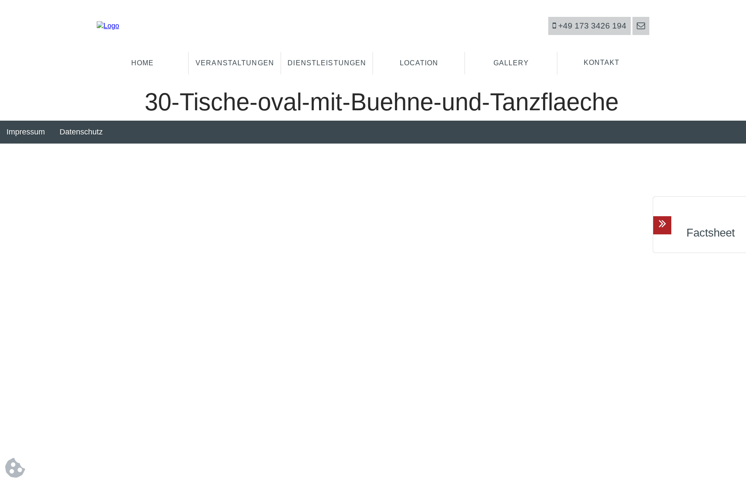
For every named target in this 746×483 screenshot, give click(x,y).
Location (419, 63)
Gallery (511, 63)
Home (142, 63)
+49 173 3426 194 (591, 25)
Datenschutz (81, 132)
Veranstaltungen (235, 63)
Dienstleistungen (327, 63)
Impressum (25, 132)
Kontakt (602, 62)
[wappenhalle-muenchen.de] (108, 25)
